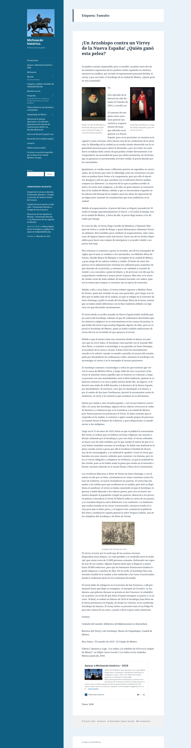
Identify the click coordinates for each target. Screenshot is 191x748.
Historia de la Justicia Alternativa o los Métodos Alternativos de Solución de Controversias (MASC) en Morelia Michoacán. (38, 124)
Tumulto (131, 721)
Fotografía (38, 99)
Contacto (30, 143)
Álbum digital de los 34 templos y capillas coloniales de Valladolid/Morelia (40, 229)
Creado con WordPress (91, 742)
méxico (124, 721)
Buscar (30, 170)
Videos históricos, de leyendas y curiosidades (40, 108)
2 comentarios (144, 721)
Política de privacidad (36, 148)
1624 (111, 721)
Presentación (32, 60)
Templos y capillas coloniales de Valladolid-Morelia (40, 85)
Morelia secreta (33, 91)
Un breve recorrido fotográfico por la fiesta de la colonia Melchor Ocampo (40, 155)
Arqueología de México (37, 114)
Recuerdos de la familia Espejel (40, 139)
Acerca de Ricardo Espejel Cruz (40, 134)
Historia (102, 721)
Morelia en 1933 (43, 236)
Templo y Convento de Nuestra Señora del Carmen (40, 197)
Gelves (117, 721)
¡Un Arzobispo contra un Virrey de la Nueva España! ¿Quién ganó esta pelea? (118, 48)
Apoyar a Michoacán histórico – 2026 (40, 66)
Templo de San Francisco (37, 209)
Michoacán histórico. (35, 42)
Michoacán (31, 72)
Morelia (33, 78)
